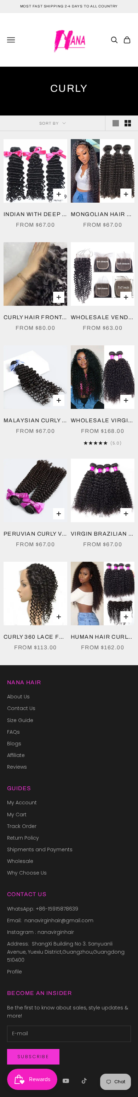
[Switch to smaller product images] (128, 123)
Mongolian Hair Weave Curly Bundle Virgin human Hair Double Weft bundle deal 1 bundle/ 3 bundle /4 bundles (102, 214)
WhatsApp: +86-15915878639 (42, 908)
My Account (22, 802)
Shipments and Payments (40, 849)
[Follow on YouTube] (65, 1080)
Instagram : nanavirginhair (40, 932)
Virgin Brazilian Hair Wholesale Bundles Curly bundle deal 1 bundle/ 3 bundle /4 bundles (102, 534)
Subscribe (33, 1056)
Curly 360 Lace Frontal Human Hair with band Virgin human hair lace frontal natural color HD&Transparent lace (35, 637)
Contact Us (21, 708)
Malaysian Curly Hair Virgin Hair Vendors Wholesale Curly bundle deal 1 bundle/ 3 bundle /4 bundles (35, 420)
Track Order (21, 826)
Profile (14, 971)
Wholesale (20, 861)
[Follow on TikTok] (84, 1080)
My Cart (17, 814)
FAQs (13, 731)
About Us (18, 696)
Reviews (17, 766)
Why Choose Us (27, 872)
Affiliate (16, 755)
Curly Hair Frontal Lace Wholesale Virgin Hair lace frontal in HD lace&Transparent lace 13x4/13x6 (35, 317)
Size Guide (20, 720)
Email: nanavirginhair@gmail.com (51, 920)
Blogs (14, 743)
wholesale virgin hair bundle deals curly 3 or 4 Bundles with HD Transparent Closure (102, 420)
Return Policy (23, 837)
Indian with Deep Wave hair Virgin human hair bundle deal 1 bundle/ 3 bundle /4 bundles (35, 214)
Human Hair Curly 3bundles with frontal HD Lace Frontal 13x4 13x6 (102, 637)
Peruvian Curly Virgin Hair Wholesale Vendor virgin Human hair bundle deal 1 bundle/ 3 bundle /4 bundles (35, 534)
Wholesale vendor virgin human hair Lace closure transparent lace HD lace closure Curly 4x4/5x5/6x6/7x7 (102, 317)
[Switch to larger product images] (116, 123)
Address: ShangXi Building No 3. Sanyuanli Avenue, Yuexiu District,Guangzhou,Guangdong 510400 (66, 952)
